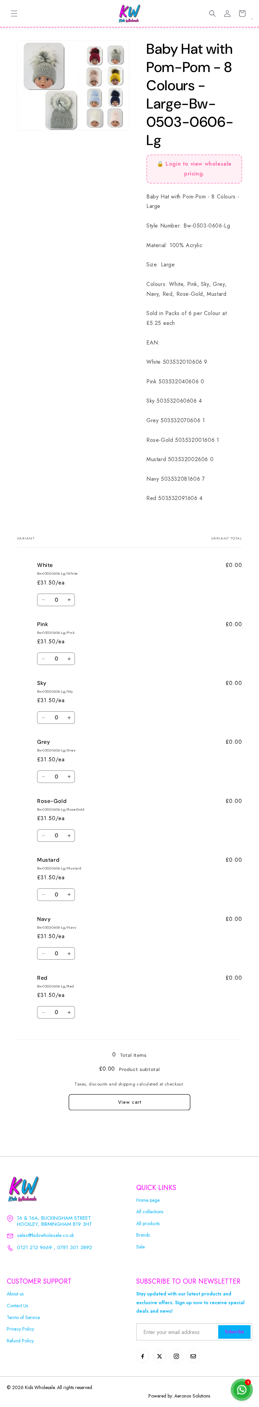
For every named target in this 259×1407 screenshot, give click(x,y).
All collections (149, 1212)
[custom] (142, 1356)
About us (15, 1294)
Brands (143, 1235)
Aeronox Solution (191, 1395)
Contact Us (17, 1306)
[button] (14, 13)
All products (148, 1223)
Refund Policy (20, 1341)
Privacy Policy (20, 1329)
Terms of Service (23, 1317)
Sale (140, 1247)
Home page (148, 1200)
